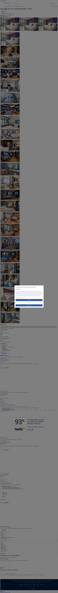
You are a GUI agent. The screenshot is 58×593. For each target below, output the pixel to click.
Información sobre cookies (19, 297)
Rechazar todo (29, 305)
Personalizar (29, 302)
